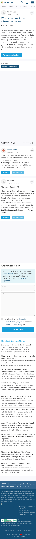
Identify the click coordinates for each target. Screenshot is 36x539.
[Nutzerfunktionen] (27, 2)
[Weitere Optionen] (32, 12)
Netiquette (30, 484)
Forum (3, 7)
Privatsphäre (27, 530)
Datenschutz (17, 530)
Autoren (13, 486)
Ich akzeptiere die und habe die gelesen (18, 321)
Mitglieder (21, 484)
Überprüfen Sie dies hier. (26, 514)
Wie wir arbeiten (23, 486)
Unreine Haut (23, 7)
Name (4, 286)
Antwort (5, 294)
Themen (11, 7)
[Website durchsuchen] (22, 2)
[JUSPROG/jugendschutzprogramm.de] (9, 520)
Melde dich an (8, 274)
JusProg (17, 525)
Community (12, 484)
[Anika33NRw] (4, 150)
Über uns (4, 486)
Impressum (8, 530)
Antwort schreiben (11, 55)
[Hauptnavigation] (32, 2)
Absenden (18, 329)
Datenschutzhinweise (13, 324)
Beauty (4, 66)
